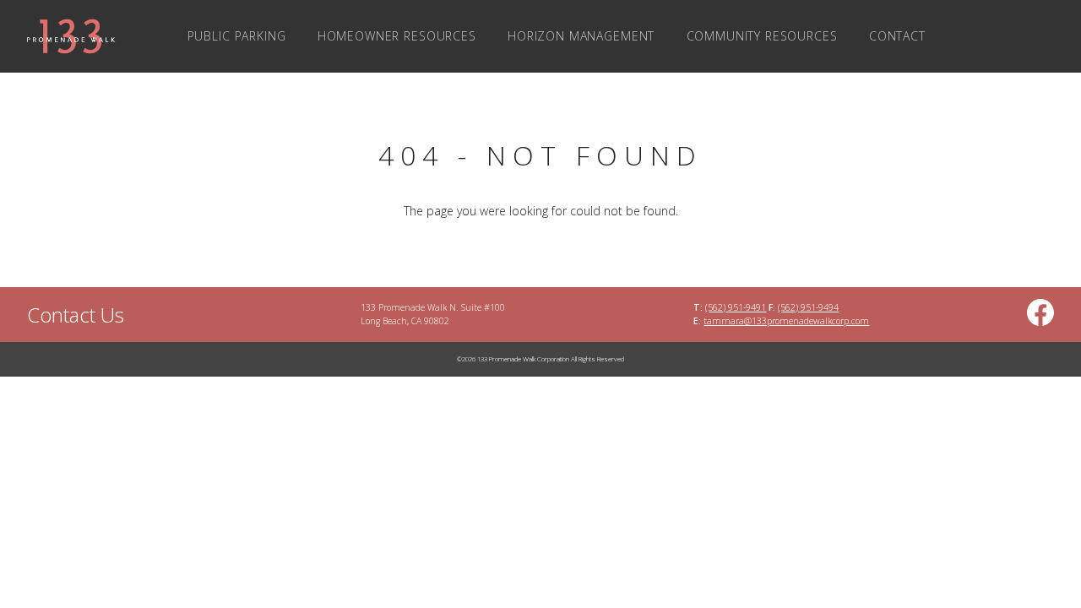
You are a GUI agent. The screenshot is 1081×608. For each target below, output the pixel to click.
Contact (897, 36)
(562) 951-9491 (735, 307)
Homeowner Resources (397, 36)
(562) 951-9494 (808, 307)
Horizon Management (581, 36)
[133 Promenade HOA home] (64, 36)
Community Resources (762, 36)
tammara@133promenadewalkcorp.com (786, 321)
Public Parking (236, 36)
